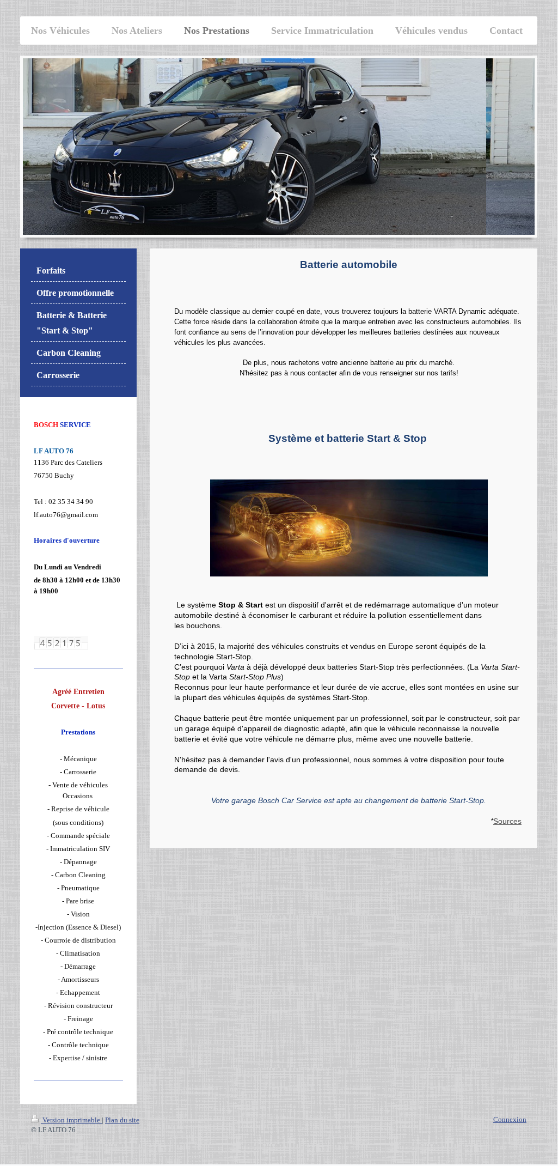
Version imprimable (71, 1120)
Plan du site (122, 1120)
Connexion (509, 1119)
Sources (507, 821)
